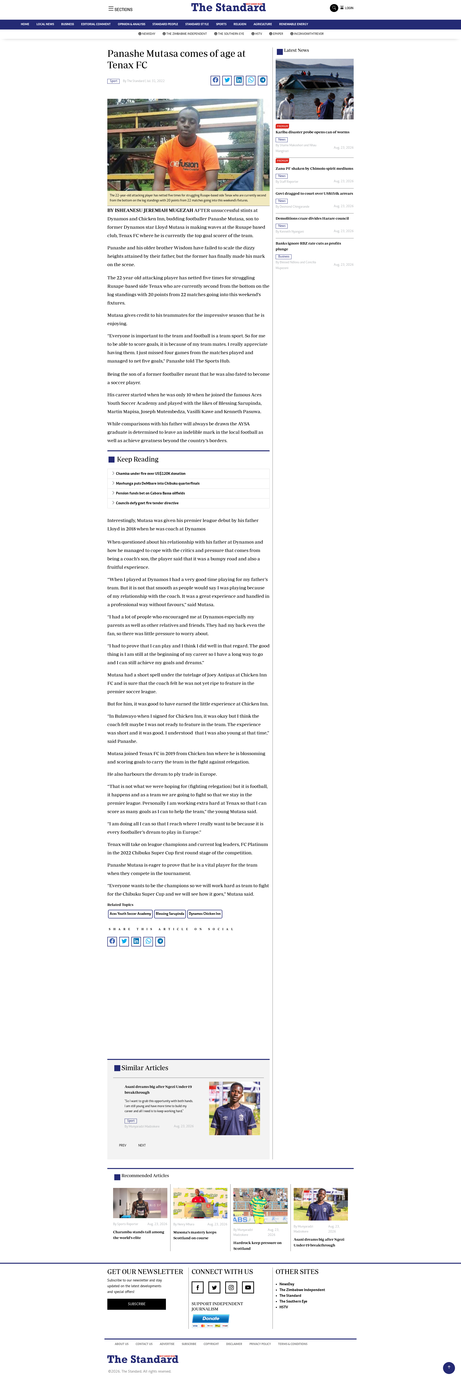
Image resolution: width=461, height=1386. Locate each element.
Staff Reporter (289, 182)
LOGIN (348, 8)
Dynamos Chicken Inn (205, 914)
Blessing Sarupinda (170, 914)
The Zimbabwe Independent (186, 34)
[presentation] (122, 1147)
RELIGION (240, 24)
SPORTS (221, 24)
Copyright (211, 1344)
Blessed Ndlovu (289, 262)
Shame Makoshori (291, 145)
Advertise (167, 1344)
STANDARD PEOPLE (165, 24)
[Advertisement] (188, 1010)
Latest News (296, 50)
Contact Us (144, 1344)
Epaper (278, 34)
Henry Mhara (185, 1224)
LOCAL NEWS (45, 24)
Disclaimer (234, 1344)
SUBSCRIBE (137, 1304)
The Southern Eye (231, 34)
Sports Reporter (127, 1224)
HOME (25, 24)
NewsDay (148, 34)
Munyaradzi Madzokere (144, 1126)
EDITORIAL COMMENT (96, 24)
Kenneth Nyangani (292, 232)
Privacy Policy (260, 1344)
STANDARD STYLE (197, 24)
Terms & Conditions (292, 1344)
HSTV (258, 34)
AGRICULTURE (263, 24)
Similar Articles (144, 1068)
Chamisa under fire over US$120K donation (151, 474)
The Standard (290, 1296)
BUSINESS (67, 24)
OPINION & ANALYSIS (131, 24)
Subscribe (189, 1344)
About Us (121, 1344)
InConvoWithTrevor (309, 34)
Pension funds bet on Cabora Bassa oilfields (150, 493)
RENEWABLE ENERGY (293, 24)
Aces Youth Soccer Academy (130, 914)
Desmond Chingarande (294, 207)
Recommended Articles (145, 1175)
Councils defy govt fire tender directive (147, 503)
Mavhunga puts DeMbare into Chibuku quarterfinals (158, 484)
